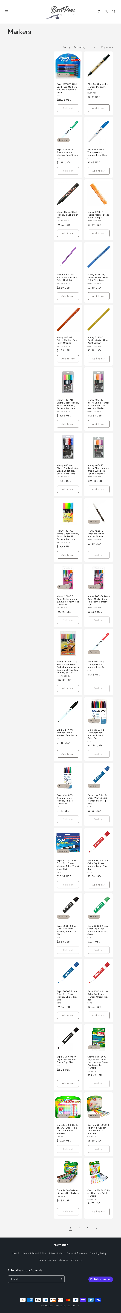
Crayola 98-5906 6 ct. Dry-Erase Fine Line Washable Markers (98, 1129)
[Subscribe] (61, 1279)
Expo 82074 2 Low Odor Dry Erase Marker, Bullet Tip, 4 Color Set (68, 864)
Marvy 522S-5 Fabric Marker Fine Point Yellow (97, 340)
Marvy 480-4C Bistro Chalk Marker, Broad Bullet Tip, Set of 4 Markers (68, 469)
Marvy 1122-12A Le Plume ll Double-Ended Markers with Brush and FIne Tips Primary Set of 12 (68, 667)
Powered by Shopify (71, 1305)
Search (15, 1253)
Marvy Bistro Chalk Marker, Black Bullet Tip (67, 215)
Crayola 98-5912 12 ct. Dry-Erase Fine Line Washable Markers (67, 1129)
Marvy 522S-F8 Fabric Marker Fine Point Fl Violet (67, 277)
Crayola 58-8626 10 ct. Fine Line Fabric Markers (98, 1193)
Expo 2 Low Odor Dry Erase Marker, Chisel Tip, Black (66, 1059)
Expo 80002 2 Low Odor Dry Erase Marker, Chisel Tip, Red (97, 995)
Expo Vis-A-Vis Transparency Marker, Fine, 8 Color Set (95, 734)
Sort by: (67, 47)
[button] (6, 11)
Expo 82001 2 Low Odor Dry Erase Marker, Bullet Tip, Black (67, 930)
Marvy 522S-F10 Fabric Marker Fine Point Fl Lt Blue (97, 277)
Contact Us (76, 1260)
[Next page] (96, 1228)
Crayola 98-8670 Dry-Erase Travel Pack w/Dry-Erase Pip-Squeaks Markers (97, 1062)
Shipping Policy (98, 1253)
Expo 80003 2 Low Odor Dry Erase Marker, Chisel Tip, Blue (67, 995)
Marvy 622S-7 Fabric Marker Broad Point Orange (98, 215)
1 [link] (70, 1228)
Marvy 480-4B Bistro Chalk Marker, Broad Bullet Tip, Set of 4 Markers (98, 469)
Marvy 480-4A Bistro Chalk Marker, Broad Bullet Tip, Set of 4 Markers (68, 535)
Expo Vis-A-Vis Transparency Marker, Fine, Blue (97, 152)
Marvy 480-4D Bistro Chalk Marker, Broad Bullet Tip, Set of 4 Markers (98, 404)
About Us (63, 1260)
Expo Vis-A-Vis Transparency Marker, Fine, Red (96, 664)
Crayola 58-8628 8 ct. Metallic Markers (68, 1192)
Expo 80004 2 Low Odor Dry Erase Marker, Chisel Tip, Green (97, 930)
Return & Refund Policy (34, 1253)
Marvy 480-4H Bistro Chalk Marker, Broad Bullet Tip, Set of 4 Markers (68, 404)
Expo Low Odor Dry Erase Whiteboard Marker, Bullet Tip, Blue (98, 799)
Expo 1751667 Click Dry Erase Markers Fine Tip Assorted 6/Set (67, 88)
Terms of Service (47, 1260)
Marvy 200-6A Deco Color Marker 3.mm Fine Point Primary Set (98, 600)
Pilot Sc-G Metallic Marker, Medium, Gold (97, 87)
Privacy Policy (56, 1253)
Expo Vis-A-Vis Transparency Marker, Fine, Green (67, 152)
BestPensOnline (55, 1305)
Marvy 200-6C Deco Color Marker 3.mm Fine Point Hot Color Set (68, 600)
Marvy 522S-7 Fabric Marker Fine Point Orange (67, 340)
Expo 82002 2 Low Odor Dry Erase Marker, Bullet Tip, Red (97, 864)
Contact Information (77, 1253)
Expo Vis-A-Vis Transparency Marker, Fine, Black (67, 733)
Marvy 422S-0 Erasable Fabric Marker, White (95, 534)
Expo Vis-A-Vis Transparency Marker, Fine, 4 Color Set (65, 799)
